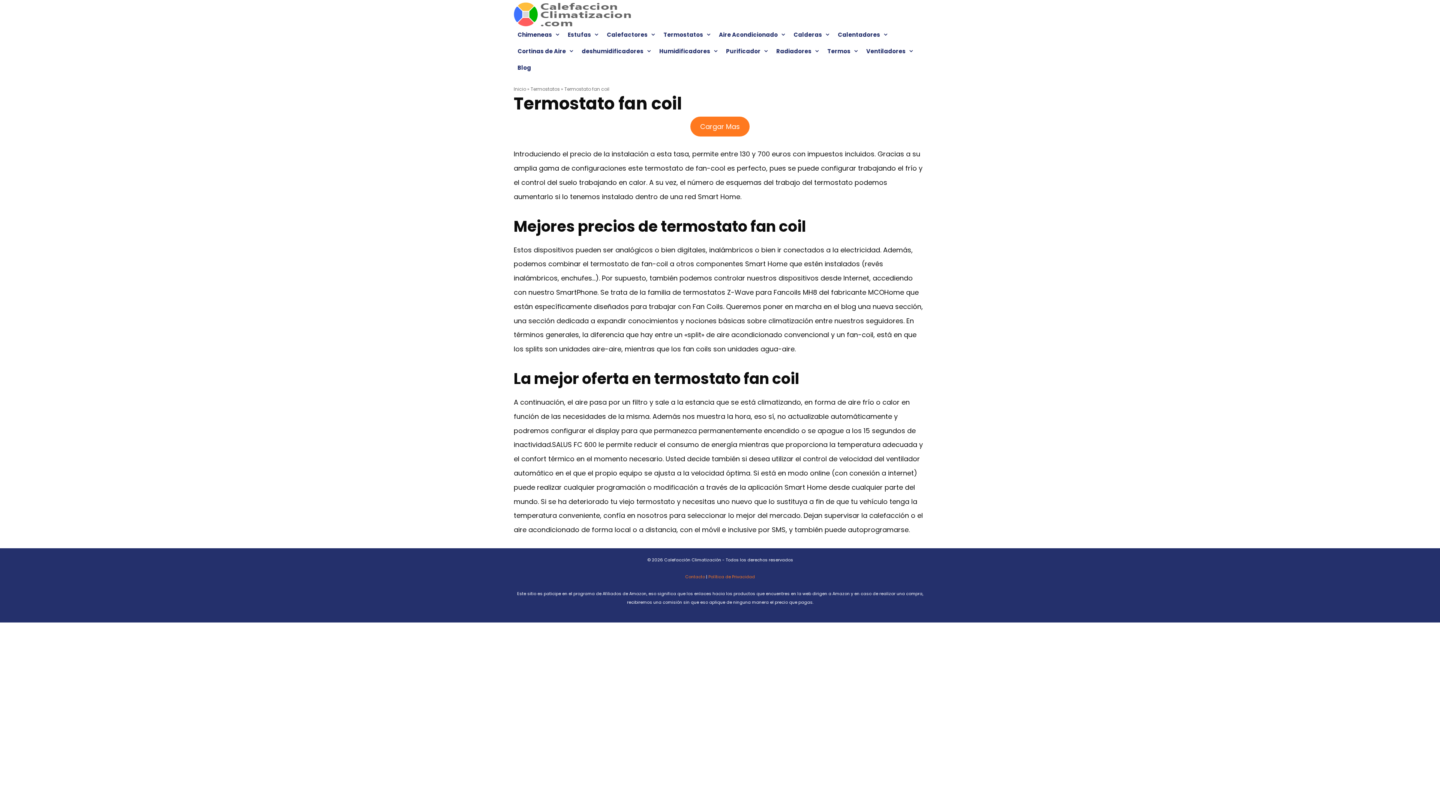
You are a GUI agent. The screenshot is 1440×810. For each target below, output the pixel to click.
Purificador (743, 51)
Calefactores (627, 35)
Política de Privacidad (731, 577)
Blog (524, 68)
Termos (838, 51)
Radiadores (794, 51)
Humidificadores (684, 51)
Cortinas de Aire (542, 51)
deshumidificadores (613, 51)
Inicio (520, 89)
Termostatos (683, 35)
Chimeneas (535, 35)
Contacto (695, 577)
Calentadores (859, 35)
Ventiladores (886, 51)
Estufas (579, 35)
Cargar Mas (720, 126)
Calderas (808, 35)
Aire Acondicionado (748, 35)
